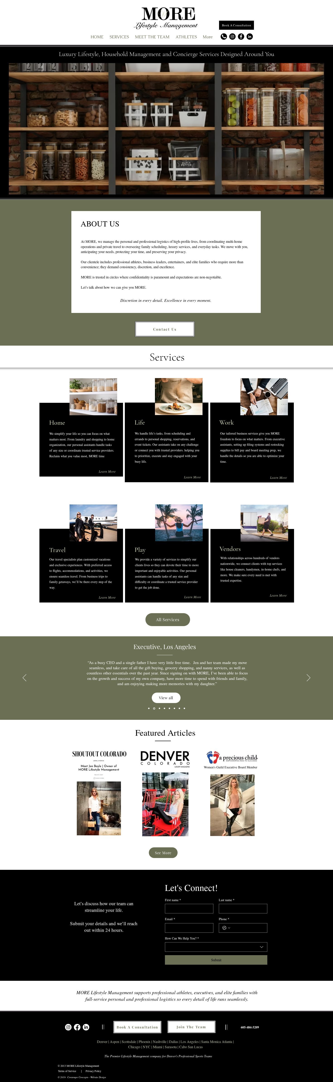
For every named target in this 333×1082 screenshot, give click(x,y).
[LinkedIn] (249, 36)
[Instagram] (232, 36)
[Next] (308, 678)
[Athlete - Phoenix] (164, 708)
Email (170, 919)
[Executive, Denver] (169, 708)
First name (173, 900)
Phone (224, 919)
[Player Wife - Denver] (179, 708)
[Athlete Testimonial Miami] (159, 708)
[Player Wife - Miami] (184, 708)
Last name (226, 900)
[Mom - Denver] (174, 708)
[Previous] (24, 678)
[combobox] (216, 947)
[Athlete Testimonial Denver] (149, 708)
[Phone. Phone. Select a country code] (226, 928)
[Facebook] (241, 36)
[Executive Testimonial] (153, 708)
